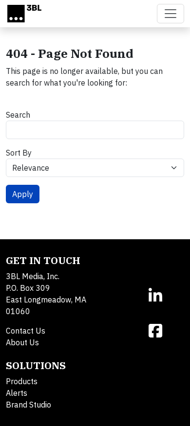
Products (22, 381)
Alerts (16, 393)
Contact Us (25, 331)
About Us (22, 342)
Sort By (19, 153)
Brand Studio (28, 404)
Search (18, 115)
